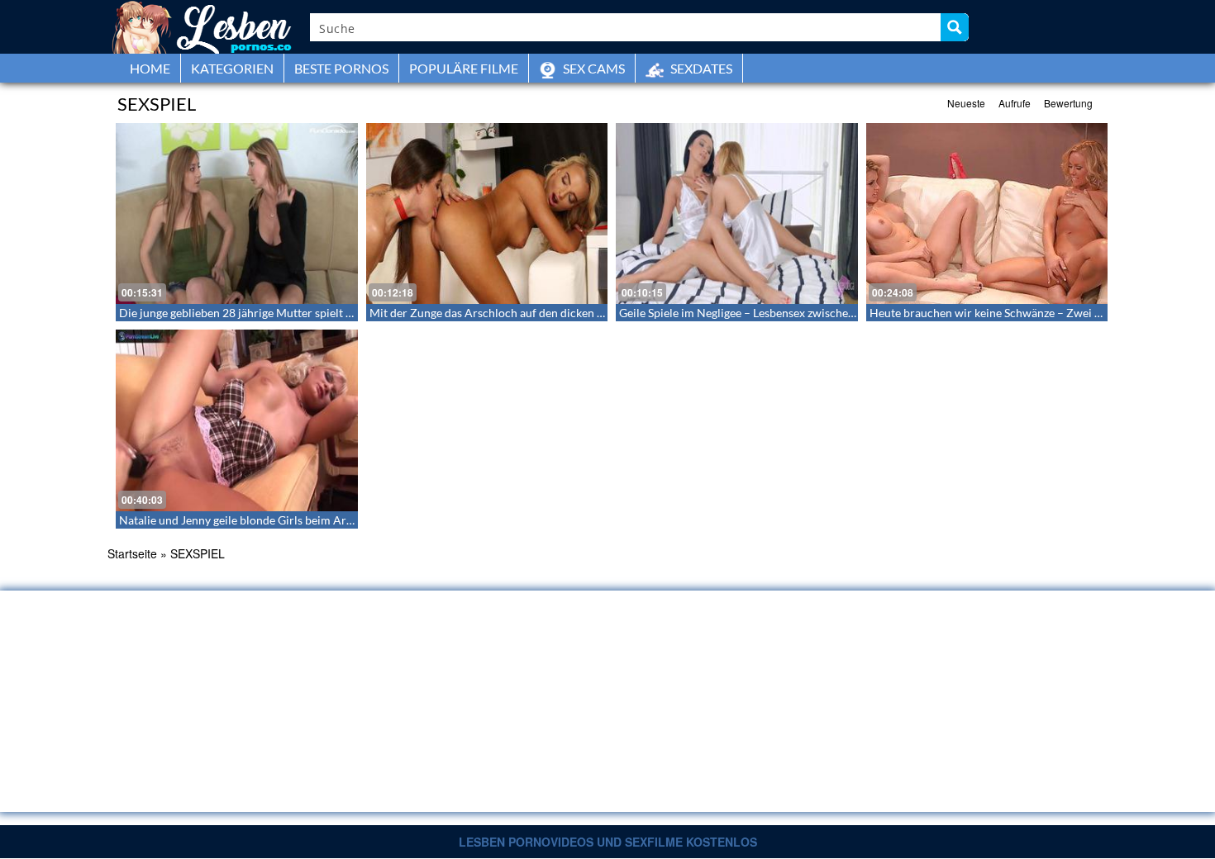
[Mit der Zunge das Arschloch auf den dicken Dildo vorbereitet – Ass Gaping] (487, 213)
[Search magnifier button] (955, 27)
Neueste (966, 103)
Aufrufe (1014, 103)
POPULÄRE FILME (463, 68)
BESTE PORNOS (341, 68)
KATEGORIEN (232, 68)
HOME (150, 68)
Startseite (132, 553)
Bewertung (1068, 103)
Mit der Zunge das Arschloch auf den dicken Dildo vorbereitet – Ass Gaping (562, 313)
